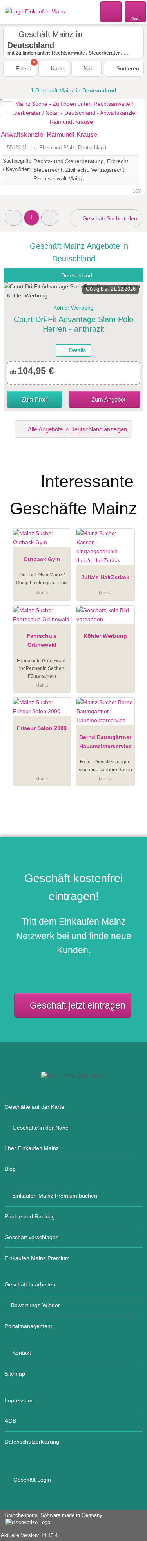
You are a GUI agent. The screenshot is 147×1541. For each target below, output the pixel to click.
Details (76, 350)
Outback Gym (42, 559)
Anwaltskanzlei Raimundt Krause (49, 134)
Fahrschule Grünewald (42, 640)
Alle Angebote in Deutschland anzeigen (77, 429)
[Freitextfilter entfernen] (111, 11)
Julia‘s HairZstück (105, 577)
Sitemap (15, 1373)
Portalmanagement (28, 1326)
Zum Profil (35, 399)
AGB (10, 1421)
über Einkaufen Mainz (32, 1148)
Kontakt (21, 1353)
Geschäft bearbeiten (30, 1284)
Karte (56, 68)
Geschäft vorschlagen (32, 1237)
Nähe (89, 68)
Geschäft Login (31, 1480)
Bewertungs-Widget (35, 1305)
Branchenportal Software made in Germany (51, 1519)
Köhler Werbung (105, 636)
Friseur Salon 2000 (42, 728)
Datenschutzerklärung (32, 1441)
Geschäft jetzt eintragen (77, 1005)
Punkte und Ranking (30, 1216)
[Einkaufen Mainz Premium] (131, 470)
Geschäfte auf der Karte (34, 1107)
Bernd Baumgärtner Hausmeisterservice (105, 741)
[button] (13, 217)
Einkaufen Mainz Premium (37, 1258)
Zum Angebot (107, 399)
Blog (10, 1169)
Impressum (19, 1400)
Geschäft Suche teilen (109, 218)
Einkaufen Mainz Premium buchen (54, 1195)
